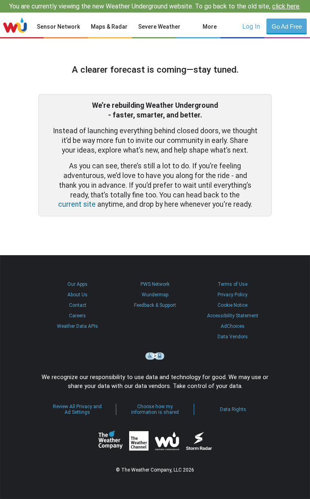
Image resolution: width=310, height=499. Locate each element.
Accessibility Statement (232, 316)
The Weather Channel (139, 441)
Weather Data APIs (77, 326)
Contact (77, 305)
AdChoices (233, 326)
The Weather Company (110, 441)
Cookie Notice (232, 305)
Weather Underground (167, 441)
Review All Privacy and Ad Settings (77, 409)
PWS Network (155, 284)
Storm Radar (199, 441)
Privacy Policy (232, 295)
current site (77, 204)
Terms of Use (232, 284)
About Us (77, 295)
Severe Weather (159, 26)
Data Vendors (233, 337)
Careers (77, 316)
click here (286, 6)
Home (15, 25)
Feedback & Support (155, 305)
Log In (251, 26)
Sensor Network (58, 26)
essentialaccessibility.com (155, 356)
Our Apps (77, 284)
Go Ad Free (287, 26)
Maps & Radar (109, 26)
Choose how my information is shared (155, 409)
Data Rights (233, 409)
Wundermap (155, 295)
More (210, 26)
